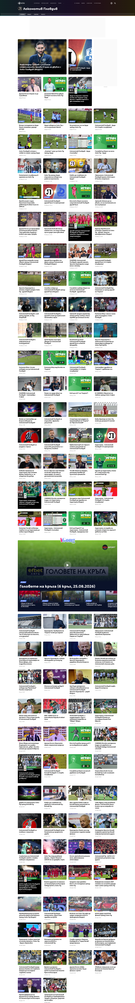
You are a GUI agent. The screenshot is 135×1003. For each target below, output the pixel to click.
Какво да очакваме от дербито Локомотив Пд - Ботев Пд (53, 804)
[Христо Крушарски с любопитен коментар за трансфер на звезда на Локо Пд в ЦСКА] (105, 330)
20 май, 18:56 (22, 945)
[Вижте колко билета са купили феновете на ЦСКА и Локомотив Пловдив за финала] (105, 985)
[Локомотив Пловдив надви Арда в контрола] (105, 676)
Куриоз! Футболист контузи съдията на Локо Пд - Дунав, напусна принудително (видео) (104, 231)
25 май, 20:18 (22, 751)
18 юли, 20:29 (73, 534)
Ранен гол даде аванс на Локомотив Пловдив (53, 394)
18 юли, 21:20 (47, 532)
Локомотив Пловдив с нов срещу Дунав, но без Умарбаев (29, 315)
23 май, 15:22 (22, 834)
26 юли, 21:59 (22, 399)
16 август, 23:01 (99, 236)
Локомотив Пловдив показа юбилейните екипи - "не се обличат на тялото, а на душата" (29, 633)
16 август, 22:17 (99, 266)
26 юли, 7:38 (22, 425)
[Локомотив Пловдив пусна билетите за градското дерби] (55, 820)
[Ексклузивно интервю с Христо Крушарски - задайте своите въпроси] (80, 649)
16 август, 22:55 (23, 266)
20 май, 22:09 (22, 891)
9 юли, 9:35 (97, 666)
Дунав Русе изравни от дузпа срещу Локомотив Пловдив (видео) (53, 262)
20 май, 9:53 (22, 974)
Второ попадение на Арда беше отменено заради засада (28, 127)
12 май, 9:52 (97, 1002)
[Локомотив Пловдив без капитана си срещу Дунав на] (105, 278)
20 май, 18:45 (47, 945)
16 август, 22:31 (73, 268)
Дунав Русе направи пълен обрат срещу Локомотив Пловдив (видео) (28, 262)
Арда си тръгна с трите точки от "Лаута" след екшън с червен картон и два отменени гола (79, 98)
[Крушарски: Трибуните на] (55, 621)
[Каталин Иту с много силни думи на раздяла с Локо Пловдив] (105, 304)
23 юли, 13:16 (22, 449)
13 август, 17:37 (48, 345)
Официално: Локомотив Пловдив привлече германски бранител (104, 632)
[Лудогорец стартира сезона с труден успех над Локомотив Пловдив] (29, 488)
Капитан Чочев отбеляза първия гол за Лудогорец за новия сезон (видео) (29, 530)
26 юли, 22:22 (73, 373)
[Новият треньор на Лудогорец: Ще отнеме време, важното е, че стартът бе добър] (29, 461)
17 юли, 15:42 (47, 634)
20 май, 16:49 (98, 947)
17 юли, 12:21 (72, 638)
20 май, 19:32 (73, 919)
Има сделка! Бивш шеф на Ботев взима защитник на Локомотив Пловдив (80, 804)
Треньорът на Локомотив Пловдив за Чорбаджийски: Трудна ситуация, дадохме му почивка (54, 997)
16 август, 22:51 (48, 266)
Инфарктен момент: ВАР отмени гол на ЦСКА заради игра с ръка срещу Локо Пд (105, 883)
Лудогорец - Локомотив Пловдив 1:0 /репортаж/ (104, 446)
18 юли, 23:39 (98, 449)
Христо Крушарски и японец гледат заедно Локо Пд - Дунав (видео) (29, 290)
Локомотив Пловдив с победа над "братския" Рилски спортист (27, 688)
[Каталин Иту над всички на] (55, 358)
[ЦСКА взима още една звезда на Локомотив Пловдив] (55, 330)
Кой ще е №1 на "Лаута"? (79, 393)
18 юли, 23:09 (22, 506)
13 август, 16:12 (73, 347)
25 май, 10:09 (98, 776)
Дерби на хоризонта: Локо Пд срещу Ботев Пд (29, 803)
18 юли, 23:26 (47, 478)
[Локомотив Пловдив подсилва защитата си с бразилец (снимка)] (55, 435)
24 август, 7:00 (73, 181)
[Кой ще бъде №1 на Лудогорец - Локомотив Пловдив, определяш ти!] (80, 518)
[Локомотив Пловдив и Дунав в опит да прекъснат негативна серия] (55, 304)
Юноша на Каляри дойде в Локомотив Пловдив (54, 687)
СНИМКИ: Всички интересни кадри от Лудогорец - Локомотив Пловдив (54, 500)
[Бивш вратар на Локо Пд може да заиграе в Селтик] (105, 409)
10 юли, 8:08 (73, 664)
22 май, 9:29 (72, 836)
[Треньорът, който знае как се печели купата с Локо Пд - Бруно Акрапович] (29, 930)
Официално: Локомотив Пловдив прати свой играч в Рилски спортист (105, 177)
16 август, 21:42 (23, 294)
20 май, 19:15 (98, 917)
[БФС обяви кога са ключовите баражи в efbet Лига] (55, 706)
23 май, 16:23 (98, 810)
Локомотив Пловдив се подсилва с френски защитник (53, 421)
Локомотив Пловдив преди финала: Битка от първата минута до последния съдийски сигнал (29, 969)
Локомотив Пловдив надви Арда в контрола (105, 687)
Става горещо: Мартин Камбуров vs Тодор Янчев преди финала (79, 941)
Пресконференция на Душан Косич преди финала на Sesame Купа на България (29, 996)
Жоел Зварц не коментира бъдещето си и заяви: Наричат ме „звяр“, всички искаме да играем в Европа (29, 746)
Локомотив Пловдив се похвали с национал (28, 831)
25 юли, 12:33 (73, 425)
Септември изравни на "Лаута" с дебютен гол (103, 368)
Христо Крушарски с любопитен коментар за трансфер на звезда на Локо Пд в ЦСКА (104, 342)
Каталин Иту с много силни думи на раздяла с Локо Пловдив (105, 315)
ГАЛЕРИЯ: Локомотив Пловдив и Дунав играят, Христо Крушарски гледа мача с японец (79, 263)
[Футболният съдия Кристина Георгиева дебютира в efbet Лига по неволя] (29, 191)
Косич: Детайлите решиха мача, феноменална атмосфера (80, 858)
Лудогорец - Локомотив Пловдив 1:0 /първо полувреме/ (104, 500)
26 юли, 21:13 (73, 395)
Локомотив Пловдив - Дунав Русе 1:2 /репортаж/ (54, 202)
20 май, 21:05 (98, 887)
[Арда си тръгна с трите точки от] (80, 84)
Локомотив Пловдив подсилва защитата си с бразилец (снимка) (53, 446)
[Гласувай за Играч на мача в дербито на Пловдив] (80, 761)
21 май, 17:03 (98, 836)
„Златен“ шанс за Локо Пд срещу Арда (54, 152)
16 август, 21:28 (48, 294)
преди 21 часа (73, 155)
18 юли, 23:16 (98, 476)
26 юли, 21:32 (47, 397)
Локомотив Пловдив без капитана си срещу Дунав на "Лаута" (104, 290)
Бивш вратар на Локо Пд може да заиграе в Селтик (105, 420)
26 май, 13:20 (47, 721)
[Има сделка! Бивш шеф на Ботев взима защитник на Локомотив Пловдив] (80, 793)
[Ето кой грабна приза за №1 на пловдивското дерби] (80, 733)
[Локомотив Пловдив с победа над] (29, 676)
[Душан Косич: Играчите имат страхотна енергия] (55, 733)
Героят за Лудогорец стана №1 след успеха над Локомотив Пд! (105, 472)
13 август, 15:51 (98, 347)
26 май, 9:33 (72, 723)
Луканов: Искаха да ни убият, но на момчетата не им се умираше (105, 203)
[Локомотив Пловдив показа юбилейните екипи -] (29, 621)
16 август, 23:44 (48, 205)
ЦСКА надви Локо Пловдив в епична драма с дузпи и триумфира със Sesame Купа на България (29, 886)
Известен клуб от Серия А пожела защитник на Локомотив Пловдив (79, 446)
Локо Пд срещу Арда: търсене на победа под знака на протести (53, 177)
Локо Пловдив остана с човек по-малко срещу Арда (29, 152)
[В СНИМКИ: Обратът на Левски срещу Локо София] (105, 383)
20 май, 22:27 (98, 862)
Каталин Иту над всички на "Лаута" (54, 368)
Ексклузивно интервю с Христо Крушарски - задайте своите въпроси (79, 660)
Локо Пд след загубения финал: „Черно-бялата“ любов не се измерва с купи (54, 858)
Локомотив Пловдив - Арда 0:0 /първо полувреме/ (105, 126)
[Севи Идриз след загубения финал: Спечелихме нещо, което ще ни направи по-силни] (105, 793)
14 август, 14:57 (99, 319)
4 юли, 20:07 (98, 690)
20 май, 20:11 (47, 919)
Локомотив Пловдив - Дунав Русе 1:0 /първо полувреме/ (103, 262)
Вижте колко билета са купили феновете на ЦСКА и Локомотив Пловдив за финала (105, 997)
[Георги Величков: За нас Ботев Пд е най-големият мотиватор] (105, 761)
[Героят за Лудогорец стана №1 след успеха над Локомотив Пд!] (105, 461)
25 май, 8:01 (22, 806)
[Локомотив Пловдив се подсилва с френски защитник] (55, 409)
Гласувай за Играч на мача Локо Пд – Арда (104, 152)
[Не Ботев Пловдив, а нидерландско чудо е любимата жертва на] (80, 706)
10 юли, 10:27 (47, 662)
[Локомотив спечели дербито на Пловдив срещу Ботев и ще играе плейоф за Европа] (29, 761)
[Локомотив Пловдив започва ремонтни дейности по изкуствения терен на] (80, 621)
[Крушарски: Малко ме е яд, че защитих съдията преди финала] (80, 820)
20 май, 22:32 (73, 862)
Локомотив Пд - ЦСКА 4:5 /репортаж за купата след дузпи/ (105, 858)
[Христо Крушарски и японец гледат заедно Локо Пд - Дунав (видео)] (29, 278)
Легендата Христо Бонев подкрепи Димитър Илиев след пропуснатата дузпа (104, 832)
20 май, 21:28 (73, 887)
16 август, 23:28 (48, 234)
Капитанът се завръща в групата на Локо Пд (28, 176)
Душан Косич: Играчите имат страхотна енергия (54, 744)
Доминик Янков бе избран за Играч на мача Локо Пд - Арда (54, 95)
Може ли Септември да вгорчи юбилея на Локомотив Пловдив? (27, 421)
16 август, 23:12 (73, 238)
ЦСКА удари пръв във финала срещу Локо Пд (103, 914)
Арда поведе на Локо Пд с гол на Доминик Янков (53, 126)
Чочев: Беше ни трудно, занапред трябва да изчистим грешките (79, 472)
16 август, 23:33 (23, 236)
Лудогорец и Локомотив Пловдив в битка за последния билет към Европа (104, 718)
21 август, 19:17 (98, 181)
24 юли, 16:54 (98, 423)
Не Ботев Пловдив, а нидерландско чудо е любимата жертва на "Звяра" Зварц (78, 718)
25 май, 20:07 (47, 747)
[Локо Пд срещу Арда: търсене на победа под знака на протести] (55, 165)
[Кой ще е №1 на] (80, 383)
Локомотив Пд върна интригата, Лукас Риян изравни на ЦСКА (53, 915)
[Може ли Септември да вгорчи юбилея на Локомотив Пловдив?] (29, 409)
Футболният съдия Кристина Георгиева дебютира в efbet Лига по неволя (29, 203)
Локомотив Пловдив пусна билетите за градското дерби (54, 832)
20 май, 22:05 (47, 887)
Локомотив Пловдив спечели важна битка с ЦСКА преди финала (78, 996)
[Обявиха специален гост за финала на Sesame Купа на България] (105, 957)
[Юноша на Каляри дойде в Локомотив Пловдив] (55, 676)
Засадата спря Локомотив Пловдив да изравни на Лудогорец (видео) (80, 500)
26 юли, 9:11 (97, 397)
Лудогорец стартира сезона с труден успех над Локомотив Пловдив (29, 502)
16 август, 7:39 (48, 319)
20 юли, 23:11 (73, 450)
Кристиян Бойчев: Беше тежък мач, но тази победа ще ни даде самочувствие (54, 230)
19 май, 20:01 (98, 973)
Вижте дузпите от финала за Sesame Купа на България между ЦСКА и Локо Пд (54, 883)
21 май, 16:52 (22, 862)
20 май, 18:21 (73, 945)
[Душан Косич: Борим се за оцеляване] (29, 84)
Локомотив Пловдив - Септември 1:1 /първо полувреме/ (78, 369)
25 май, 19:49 (98, 751)
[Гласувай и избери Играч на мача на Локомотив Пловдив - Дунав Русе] (80, 278)
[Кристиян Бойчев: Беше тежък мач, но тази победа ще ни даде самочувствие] (55, 219)
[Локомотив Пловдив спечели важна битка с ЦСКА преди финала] (80, 985)
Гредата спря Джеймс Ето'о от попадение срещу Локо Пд (80, 883)
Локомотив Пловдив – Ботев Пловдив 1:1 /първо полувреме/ (54, 772)
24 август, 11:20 (23, 179)
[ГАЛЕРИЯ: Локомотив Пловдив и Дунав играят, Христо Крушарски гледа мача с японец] (80, 250)
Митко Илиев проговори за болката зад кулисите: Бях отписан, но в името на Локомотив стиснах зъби (105, 661)
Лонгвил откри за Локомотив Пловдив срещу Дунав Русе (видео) (54, 290)
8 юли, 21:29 (22, 692)
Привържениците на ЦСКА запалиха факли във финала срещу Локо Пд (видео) (29, 915)
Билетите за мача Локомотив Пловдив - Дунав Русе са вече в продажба (78, 342)
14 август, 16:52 (73, 319)
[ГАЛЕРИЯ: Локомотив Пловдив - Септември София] (29, 383)
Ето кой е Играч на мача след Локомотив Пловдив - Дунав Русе (80, 203)
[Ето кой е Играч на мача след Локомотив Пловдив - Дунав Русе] (80, 191)
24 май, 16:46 (73, 808)
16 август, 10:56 (23, 319)
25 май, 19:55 (73, 747)
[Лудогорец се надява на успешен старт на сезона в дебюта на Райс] (105, 518)
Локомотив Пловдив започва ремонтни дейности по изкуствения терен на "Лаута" (79, 633)
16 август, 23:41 (73, 207)
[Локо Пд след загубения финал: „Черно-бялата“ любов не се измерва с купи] (55, 846)
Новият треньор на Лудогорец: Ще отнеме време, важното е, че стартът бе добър (28, 473)
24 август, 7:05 (48, 181)
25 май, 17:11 (72, 775)
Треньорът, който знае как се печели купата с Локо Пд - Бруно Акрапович (29, 941)
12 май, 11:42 (72, 1000)
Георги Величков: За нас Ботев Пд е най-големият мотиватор (104, 772)
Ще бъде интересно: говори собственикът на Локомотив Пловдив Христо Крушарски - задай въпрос (80, 689)
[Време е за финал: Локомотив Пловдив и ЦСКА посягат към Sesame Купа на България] (55, 957)
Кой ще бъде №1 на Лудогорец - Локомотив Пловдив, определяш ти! (79, 530)
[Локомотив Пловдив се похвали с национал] (29, 820)
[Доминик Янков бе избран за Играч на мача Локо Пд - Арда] (55, 84)
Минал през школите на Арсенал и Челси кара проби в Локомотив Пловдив (29, 717)
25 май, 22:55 (98, 723)
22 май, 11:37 (47, 836)
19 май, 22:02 (73, 973)
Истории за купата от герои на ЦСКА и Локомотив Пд (52, 941)
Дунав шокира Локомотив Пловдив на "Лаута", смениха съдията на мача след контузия (80, 233)
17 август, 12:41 (23, 208)
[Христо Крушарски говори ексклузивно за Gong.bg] (55, 649)
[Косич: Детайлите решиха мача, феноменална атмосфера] (80, 846)
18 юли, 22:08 (22, 534)
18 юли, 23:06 (73, 504)
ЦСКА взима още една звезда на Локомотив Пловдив (52, 341)
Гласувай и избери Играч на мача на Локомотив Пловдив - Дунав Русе (80, 290)
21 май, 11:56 (47, 862)
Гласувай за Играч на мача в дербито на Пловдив (80, 772)
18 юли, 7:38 (98, 534)
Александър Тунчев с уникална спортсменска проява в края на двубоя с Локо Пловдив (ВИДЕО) (40, 67)
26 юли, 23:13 (22, 373)
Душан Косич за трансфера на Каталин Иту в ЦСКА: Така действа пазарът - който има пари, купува (29, 231)
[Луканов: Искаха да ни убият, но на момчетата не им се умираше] (105, 191)
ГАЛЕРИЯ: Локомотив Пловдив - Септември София (27, 395)
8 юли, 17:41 (47, 690)
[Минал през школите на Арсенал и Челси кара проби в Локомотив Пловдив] (29, 706)
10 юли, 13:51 (22, 666)
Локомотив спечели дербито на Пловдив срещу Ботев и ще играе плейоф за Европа (29, 775)
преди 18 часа (73, 72)
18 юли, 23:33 (22, 478)
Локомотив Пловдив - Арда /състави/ (80, 152)
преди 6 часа (23, 72)
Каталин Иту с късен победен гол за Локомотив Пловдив (29, 369)
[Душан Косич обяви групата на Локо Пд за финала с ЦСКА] (80, 957)
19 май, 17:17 (22, 1000)
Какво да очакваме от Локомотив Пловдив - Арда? (78, 177)
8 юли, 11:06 (72, 695)
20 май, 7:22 (47, 974)
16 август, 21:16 (73, 294)
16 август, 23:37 (99, 207)
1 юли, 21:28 (21, 721)
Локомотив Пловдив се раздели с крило (28, 446)
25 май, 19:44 (22, 780)
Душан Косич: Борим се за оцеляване (28, 94)
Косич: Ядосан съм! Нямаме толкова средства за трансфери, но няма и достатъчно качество (54, 473)
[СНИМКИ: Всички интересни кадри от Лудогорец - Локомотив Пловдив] (55, 488)
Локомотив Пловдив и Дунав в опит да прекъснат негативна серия (54, 315)
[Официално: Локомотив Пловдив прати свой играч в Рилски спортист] (105, 165)
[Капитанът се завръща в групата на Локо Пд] (29, 165)
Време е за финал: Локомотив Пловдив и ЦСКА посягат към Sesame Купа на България (54, 969)
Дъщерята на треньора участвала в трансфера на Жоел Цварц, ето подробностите (29, 661)
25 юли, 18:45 (47, 425)
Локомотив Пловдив (40, 9)
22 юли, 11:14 (47, 450)
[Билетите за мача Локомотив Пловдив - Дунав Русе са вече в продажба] (80, 330)
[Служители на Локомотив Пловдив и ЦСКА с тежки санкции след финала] (29, 846)
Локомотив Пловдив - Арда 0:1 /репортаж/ (80, 69)
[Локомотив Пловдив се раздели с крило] (29, 435)
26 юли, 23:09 (47, 371)
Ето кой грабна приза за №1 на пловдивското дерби (80, 744)
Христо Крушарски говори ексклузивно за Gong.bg (54, 659)
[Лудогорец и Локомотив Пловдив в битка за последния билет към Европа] (105, 706)
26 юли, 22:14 (98, 371)
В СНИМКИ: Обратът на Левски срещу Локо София (105, 394)
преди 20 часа (98, 129)
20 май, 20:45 (22, 919)
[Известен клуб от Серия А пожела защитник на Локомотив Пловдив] (80, 435)
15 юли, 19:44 (98, 636)
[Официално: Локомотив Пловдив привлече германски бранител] (105, 621)
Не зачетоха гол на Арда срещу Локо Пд (79, 126)
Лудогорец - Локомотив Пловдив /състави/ (53, 529)
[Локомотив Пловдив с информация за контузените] (29, 330)
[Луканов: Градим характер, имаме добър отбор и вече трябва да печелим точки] (80, 304)
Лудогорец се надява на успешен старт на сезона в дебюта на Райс (105, 530)
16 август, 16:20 (99, 294)
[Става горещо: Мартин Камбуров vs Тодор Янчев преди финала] (80, 930)
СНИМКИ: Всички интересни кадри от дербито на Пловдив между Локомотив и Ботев (105, 746)
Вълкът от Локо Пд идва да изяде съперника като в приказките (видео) (80, 915)
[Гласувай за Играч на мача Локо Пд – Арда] (105, 141)
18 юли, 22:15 (98, 504)
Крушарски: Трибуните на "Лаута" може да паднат (54, 631)
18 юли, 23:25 (73, 476)
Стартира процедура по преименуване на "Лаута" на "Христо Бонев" (79, 421)
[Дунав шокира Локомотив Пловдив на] (80, 219)
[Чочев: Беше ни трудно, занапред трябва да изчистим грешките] (80, 461)
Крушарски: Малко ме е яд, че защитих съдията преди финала (80, 832)
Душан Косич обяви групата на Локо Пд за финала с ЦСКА (78, 969)
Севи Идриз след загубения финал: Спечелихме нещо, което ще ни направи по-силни (105, 805)
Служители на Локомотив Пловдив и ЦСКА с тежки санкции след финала (29, 858)
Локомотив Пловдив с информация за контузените (27, 341)
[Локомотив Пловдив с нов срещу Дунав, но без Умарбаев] (29, 304)
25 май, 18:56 (47, 776)
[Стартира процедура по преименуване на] (80, 409)
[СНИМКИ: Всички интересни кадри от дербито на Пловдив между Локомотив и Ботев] (105, 733)
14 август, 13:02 (23, 345)
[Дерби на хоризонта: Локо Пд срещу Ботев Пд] (29, 793)
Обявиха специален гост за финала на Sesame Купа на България (105, 969)
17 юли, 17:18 (22, 638)
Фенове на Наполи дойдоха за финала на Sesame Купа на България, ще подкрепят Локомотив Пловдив (105, 942)
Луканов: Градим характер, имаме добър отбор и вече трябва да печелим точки (80, 315)
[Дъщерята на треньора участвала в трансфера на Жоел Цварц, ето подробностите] (29, 649)
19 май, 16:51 (47, 1002)
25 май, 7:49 (47, 808)
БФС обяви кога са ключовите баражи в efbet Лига (54, 717)
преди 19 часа (47, 99)
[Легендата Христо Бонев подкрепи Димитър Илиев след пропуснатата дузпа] (105, 820)
